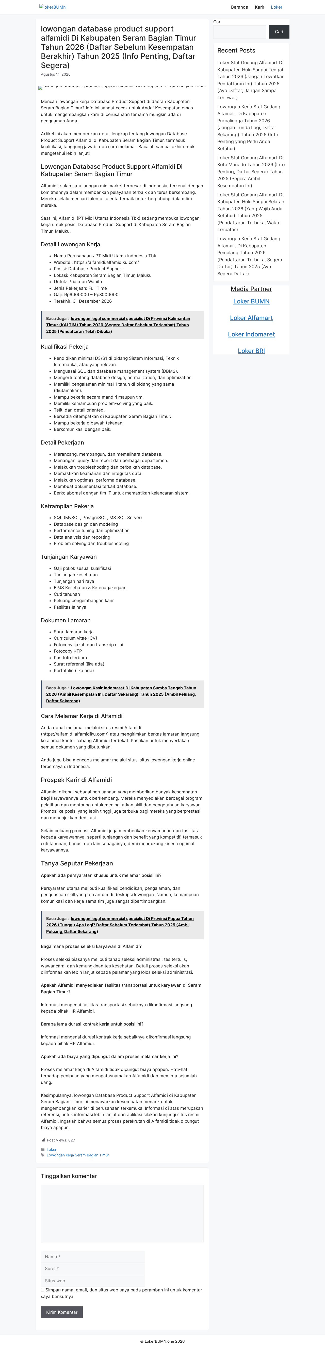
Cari (217, 21)
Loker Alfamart (251, 317)
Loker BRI (251, 350)
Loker (276, 7)
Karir (259, 7)
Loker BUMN (251, 301)
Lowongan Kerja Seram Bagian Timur (78, 1155)
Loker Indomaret (251, 334)
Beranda (239, 7)
